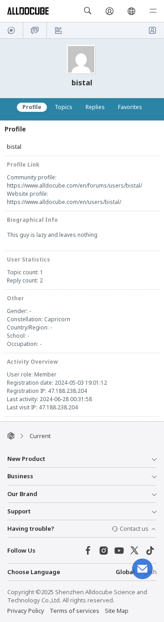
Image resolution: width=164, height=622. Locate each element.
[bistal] (82, 59)
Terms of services (74, 610)
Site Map (116, 610)
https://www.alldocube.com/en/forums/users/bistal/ (74, 185)
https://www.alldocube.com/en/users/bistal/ (64, 202)
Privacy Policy (25, 610)
